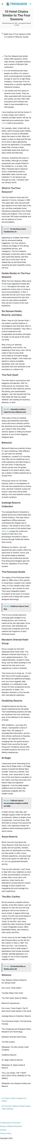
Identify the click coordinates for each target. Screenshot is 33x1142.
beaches (5, 531)
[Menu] (2, 4)
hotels (4, 123)
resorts (4, 286)
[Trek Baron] (16, 4)
